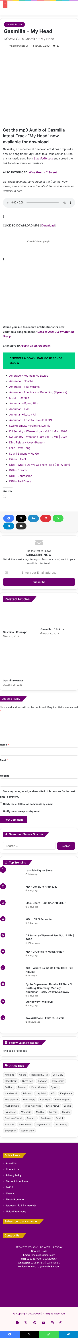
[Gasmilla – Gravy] (20, 659)
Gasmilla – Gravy (13, 680)
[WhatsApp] (58, 518)
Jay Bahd (41, 1093)
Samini (59, 1118)
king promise (11, 1099)
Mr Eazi (53, 1112)
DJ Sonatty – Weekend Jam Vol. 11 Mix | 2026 (38, 431)
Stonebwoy (61, 1124)
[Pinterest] (45, 518)
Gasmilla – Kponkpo (15, 632)
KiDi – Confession (20, 476)
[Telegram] (8, 526)
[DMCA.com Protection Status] (39, 1297)
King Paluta (66, 1093)
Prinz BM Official (17, 45)
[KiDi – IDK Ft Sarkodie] (13, 924)
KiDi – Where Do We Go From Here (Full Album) (39, 464)
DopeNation (58, 1081)
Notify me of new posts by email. (22, 811)
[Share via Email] (21, 526)
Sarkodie (9, 1124)
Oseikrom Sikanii (13, 1118)
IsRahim (27, 1093)
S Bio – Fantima (19, 398)
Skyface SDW (43, 1124)
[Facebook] (8, 518)
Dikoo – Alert (17, 459)
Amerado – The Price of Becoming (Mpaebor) (38, 392)
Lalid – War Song (19, 448)
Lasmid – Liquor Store (39, 870)
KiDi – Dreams (18, 470)
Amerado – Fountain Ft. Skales (28, 375)
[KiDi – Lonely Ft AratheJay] (13, 892)
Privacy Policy (13, 1175)
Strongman (10, 1130)
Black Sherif (11, 1081)
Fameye (22, 1087)
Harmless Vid (11, 1093)
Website (4, 775)
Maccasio (26, 1112)
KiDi (53, 1093)
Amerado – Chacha (21, 381)
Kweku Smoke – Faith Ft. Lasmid (29, 425)
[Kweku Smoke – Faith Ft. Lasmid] (13, 1023)
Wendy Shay (27, 1130)
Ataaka (22, 1074)
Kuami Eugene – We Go (24, 453)
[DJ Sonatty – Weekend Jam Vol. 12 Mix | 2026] (13, 940)
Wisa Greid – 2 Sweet (43, 172)
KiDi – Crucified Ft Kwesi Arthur (45, 951)
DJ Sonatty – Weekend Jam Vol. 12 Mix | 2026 (38, 437)
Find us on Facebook (15, 1050)
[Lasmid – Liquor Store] (13, 875)
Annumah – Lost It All (22, 414)
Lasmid (67, 1105)
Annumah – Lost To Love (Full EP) (30, 420)
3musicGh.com (43, 158)
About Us (11, 1163)
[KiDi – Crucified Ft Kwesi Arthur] (13, 957)
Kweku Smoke (12, 1105)
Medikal (40, 1112)
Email (4, 760)
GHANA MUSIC (14, 24)
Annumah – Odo (19, 409)
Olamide (66, 1112)
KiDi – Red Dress (20, 481)
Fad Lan (9, 1087)
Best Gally (58, 1074)
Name (4, 744)
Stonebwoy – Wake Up (39, 1001)
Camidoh (42, 1081)
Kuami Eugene (62, 1099)
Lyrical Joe (10, 1112)
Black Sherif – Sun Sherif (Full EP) (46, 902)
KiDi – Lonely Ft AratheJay (41, 886)
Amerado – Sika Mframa (24, 386)
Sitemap (10, 1193)
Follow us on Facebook (35, 345)
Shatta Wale (25, 1124)
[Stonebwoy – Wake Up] (13, 1007)
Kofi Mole (45, 1099)
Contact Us (12, 1169)
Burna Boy (27, 1081)
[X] (21, 518)
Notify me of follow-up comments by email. (28, 804)
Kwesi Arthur (52, 1105)
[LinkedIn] (33, 518)
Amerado (9, 1074)
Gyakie (54, 1087)
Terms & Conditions (17, 1181)
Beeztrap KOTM (39, 1074)
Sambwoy (46, 1118)
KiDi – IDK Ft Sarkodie (39, 919)
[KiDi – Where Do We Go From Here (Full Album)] (13, 973)
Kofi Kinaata (29, 1099)
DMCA (9, 1187)
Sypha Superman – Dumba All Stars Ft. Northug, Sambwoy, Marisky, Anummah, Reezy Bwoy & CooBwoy (49, 988)
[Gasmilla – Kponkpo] (20, 617)
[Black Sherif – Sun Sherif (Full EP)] (13, 908)
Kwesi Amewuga (32, 1105)
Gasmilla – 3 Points (52, 629)
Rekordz (31, 1118)
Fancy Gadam (38, 1087)
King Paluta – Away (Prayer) (27, 442)
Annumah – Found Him (23, 403)
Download (48, 225)
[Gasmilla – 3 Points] (57, 616)
